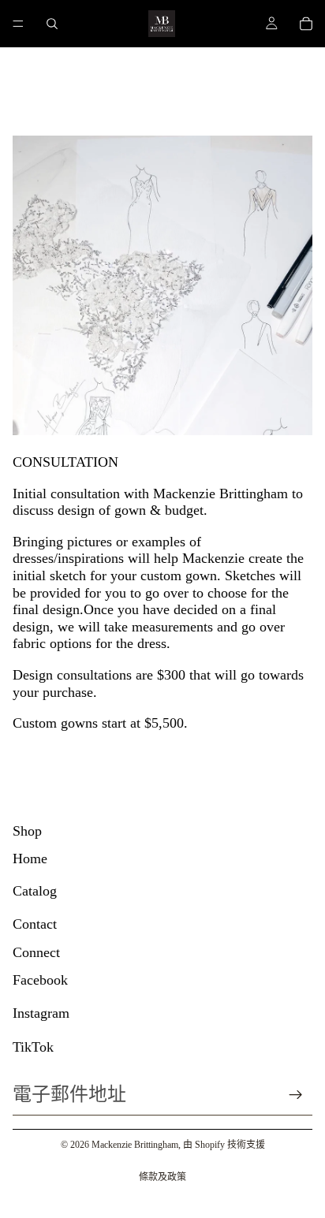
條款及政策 (162, 1177)
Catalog (35, 891)
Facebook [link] (40, 980)
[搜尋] (52, 23)
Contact (35, 924)
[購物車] (306, 23)
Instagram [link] (41, 1013)
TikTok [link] (33, 1047)
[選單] (18, 24)
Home (30, 858)
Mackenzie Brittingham (135, 1144)
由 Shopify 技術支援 (224, 1144)
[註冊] (295, 1095)
